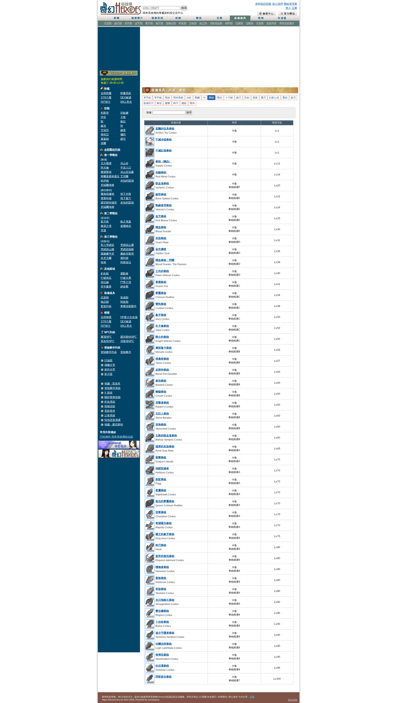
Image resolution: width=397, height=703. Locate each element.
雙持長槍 (178, 97)
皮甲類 (138, 23)
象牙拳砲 (160, 314)
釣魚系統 (109, 401)
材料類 (229, 23)
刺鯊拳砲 (160, 479)
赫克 (103, 125)
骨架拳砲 (160, 588)
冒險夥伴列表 (109, 352)
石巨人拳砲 (162, 413)
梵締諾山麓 (127, 245)
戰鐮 (197, 97)
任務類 (239, 23)
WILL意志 (126, 101)
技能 (178, 18)
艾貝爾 (124, 176)
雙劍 (167, 97)
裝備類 (124, 297)
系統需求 (109, 410)
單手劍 (147, 97)
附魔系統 (125, 93)
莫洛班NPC (107, 341)
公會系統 (109, 415)
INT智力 (105, 101)
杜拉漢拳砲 (162, 665)
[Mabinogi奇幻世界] (119, 447)
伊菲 (103, 117)
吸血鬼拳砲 (162, 183)
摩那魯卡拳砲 (163, 347)
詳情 (252, 697)
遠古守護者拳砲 (164, 632)
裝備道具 (240, 18)
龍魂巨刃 (148, 103)
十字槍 (229, 97)
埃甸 (103, 262)
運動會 (124, 273)
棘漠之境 (106, 226)
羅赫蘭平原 (107, 253)
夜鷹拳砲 (160, 490)
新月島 (105, 221)
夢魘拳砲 (160, 293)
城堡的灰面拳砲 (164, 446)
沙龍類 (193, 23)
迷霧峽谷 (125, 226)
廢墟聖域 (106, 172)
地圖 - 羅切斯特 (113, 424)
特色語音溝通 (112, 420)
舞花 (159, 103)
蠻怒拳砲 (160, 303)
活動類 (249, 23)
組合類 (203, 23)
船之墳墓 (125, 221)
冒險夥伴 (125, 352)
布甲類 (128, 23)
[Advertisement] (119, 48)
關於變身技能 (112, 397)
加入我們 (277, 3)
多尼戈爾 (106, 258)
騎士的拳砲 (162, 336)
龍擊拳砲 (160, 457)
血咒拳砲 (160, 216)
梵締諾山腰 (107, 249)
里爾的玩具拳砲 (164, 128)
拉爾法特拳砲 (163, 643)
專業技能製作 (286, 23)
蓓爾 (103, 143)
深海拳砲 (160, 424)
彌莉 (123, 134)
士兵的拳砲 (162, 271)
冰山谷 (124, 163)
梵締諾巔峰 (127, 249)
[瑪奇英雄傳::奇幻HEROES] (119, 456)
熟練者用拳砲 (163, 205)
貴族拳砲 (160, 578)
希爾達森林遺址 (110, 176)
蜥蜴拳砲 (160, 391)
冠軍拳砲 (160, 512)
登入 (288, 8)
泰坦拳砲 (160, 380)
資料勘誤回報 (263, 3)
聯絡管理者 (290, 3)
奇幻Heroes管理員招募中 (119, 73)
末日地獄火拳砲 (164, 599)
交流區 (281, 18)
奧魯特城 (106, 198)
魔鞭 (167, 103)
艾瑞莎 (105, 130)
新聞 (116, 18)
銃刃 (293, 97)
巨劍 (246, 97)
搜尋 (184, 8)
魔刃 (263, 97)
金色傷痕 (160, 249)
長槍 (255, 97)
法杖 (189, 97)
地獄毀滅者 (162, 468)
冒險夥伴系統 (112, 388)
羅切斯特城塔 (109, 202)
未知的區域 (127, 180)
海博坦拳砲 (162, 654)
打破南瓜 (106, 277)
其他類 (260, 23)
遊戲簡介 (136, 18)
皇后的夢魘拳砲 (164, 501)
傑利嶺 (124, 258)
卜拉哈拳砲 (162, 621)
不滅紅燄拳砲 (163, 150)
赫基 (123, 130)
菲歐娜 (124, 112)
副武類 (118, 23)
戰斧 (192, 103)
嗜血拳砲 (160, 227)
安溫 (103, 230)
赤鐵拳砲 (160, 172)
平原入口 (125, 167)
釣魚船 (105, 273)
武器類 (107, 23)
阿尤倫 (105, 167)
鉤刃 (175, 103)
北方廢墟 (106, 163)
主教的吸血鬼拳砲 (166, 435)
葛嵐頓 (105, 138)
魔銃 (184, 103)
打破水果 (125, 277)
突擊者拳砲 (162, 402)
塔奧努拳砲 (162, 358)
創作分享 (109, 369)
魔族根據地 (107, 193)
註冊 (294, 8)
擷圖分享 (109, 364)
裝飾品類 (171, 23)
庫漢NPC (106, 336)
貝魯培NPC (127, 341)
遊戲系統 (157, 18)
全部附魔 (106, 93)
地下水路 (125, 193)
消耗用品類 (216, 23)
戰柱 (219, 97)
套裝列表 (271, 23)
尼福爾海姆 (107, 185)
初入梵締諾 (107, 245)
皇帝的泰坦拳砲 (164, 556)
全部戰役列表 (112, 149)
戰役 (198, 18)
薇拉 (123, 121)
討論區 (108, 360)
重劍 (284, 97)
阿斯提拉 (125, 262)
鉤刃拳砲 (160, 545)
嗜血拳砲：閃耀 (164, 260)
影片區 (108, 374)
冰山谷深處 (127, 172)
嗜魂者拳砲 (162, 567)
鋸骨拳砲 (160, 194)
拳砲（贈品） (163, 161)
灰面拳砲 (160, 238)
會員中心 (266, 13)
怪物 (260, 18)
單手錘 (158, 97)
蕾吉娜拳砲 (162, 610)
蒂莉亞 (105, 134)
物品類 (105, 301)
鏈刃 (238, 97)
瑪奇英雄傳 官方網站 (287, 13)
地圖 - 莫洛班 (112, 383)
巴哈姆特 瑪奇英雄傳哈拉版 (116, 436)
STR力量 (106, 97)
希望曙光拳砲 (163, 523)
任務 (219, 18)
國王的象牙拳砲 (164, 534)
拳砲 (211, 97)
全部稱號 (106, 317)
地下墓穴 (125, 198)
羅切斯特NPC (128, 336)
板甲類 (159, 23)
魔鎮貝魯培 (127, 253)
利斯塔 (105, 112)
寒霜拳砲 (160, 282)
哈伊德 (105, 180)
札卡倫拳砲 (162, 325)
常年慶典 (106, 286)
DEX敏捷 (125, 97)
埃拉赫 (105, 282)
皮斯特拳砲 (162, 369)
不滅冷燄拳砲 (163, 139)
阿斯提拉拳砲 (163, 676)
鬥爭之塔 (125, 282)
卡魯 (123, 117)
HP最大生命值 (129, 317)
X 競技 (108, 392)
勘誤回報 (292, 700)
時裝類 (182, 23)
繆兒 (123, 138)
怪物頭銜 (109, 406)
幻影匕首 (274, 97)
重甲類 (149, 23)
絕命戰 (124, 286)
